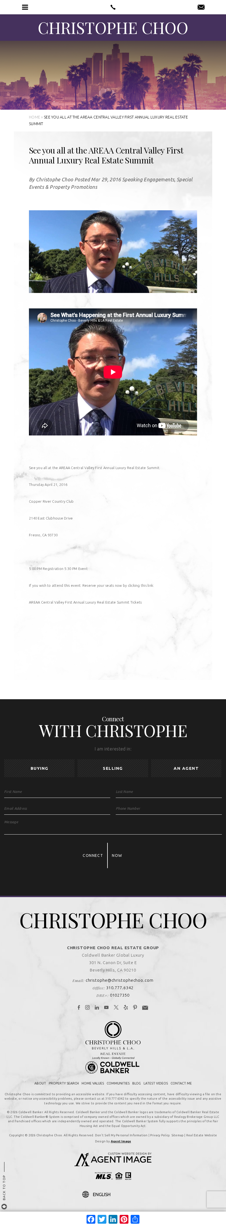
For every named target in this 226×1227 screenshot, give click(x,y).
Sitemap (177, 1135)
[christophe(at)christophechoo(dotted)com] (201, 7)
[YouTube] (106, 1008)
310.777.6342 (119, 987)
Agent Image (121, 1141)
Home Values (93, 1083)
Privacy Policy (160, 1135)
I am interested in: (113, 749)
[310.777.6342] (113, 7)
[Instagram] (87, 1008)
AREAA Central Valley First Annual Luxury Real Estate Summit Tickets (85, 602)
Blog (136, 1083)
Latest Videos (156, 1083)
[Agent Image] (113, 1164)
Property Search (64, 1083)
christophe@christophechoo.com (120, 980)
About (40, 1083)
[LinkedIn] (97, 1008)
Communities (118, 1083)
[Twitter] (116, 1008)
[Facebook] (79, 1008)
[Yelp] (126, 1008)
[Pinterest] (135, 1008)
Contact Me (181, 1083)
